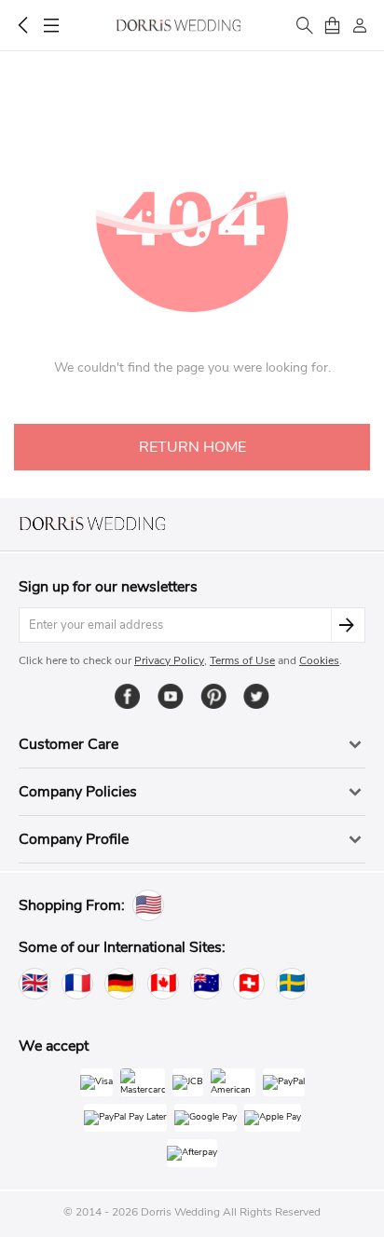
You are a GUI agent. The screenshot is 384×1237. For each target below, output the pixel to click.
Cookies (319, 660)
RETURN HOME (192, 447)
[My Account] (360, 25)
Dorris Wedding (178, 25)
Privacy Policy (169, 660)
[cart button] (331, 25)
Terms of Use (242, 660)
